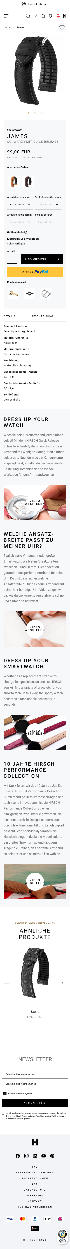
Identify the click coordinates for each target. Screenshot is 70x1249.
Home (7, 27)
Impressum (35, 1195)
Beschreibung (42, 316)
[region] (35, 5)
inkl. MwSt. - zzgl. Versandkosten (25, 157)
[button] (28, 112)
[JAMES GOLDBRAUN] (13, 181)
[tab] (16, 316)
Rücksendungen (35, 1178)
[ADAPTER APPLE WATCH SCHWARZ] (29, 293)
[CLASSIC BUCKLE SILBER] (45, 293)
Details (9, 316)
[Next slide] (60, 983)
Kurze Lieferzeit (38, 4)
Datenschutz (11, 1119)
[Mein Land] (58, 16)
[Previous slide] (10, 983)
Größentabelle (15, 232)
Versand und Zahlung (35, 1172)
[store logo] (64, 16)
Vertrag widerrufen (35, 1207)
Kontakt (35, 1201)
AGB (35, 1184)
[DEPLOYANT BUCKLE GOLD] (13, 293)
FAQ (35, 1167)
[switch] (62, 1241)
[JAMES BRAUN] (28, 181)
